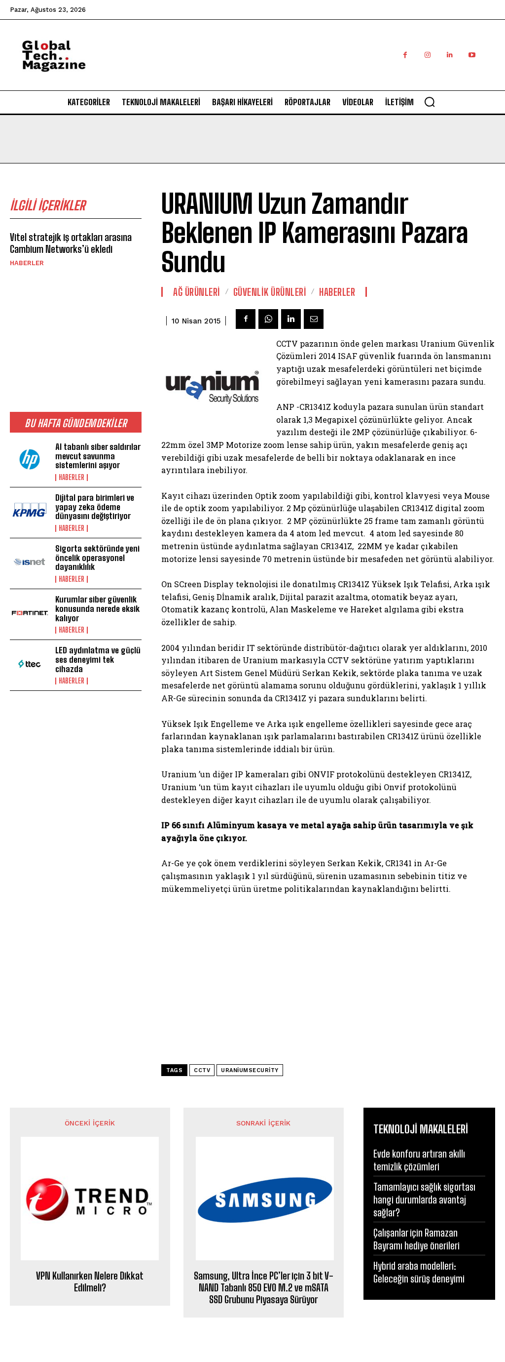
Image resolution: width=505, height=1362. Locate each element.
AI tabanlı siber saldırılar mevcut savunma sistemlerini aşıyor (98, 455)
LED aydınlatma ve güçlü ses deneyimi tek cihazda (98, 659)
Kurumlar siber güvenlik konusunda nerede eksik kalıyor (97, 608)
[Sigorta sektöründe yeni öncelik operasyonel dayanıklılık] (29, 562)
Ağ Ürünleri (196, 292)
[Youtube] (471, 55)
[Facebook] (405, 55)
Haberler (27, 263)
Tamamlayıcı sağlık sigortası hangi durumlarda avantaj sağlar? (424, 1199)
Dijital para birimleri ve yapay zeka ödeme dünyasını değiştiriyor (94, 506)
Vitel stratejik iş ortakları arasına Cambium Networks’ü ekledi (71, 243)
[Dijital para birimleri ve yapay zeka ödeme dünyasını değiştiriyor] (29, 511)
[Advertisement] (315, 65)
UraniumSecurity (250, 1070)
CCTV (202, 1070)
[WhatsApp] (268, 319)
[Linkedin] (449, 55)
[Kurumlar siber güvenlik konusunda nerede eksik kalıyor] (29, 613)
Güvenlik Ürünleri (270, 292)
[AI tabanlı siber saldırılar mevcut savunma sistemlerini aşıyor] (29, 460)
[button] (429, 102)
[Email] (314, 319)
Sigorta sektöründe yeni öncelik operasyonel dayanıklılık (97, 557)
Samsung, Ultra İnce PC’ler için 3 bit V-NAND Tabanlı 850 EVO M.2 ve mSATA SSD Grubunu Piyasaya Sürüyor (263, 1287)
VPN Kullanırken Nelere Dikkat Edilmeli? (90, 1281)
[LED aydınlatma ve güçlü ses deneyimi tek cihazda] (29, 663)
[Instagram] (427, 55)
